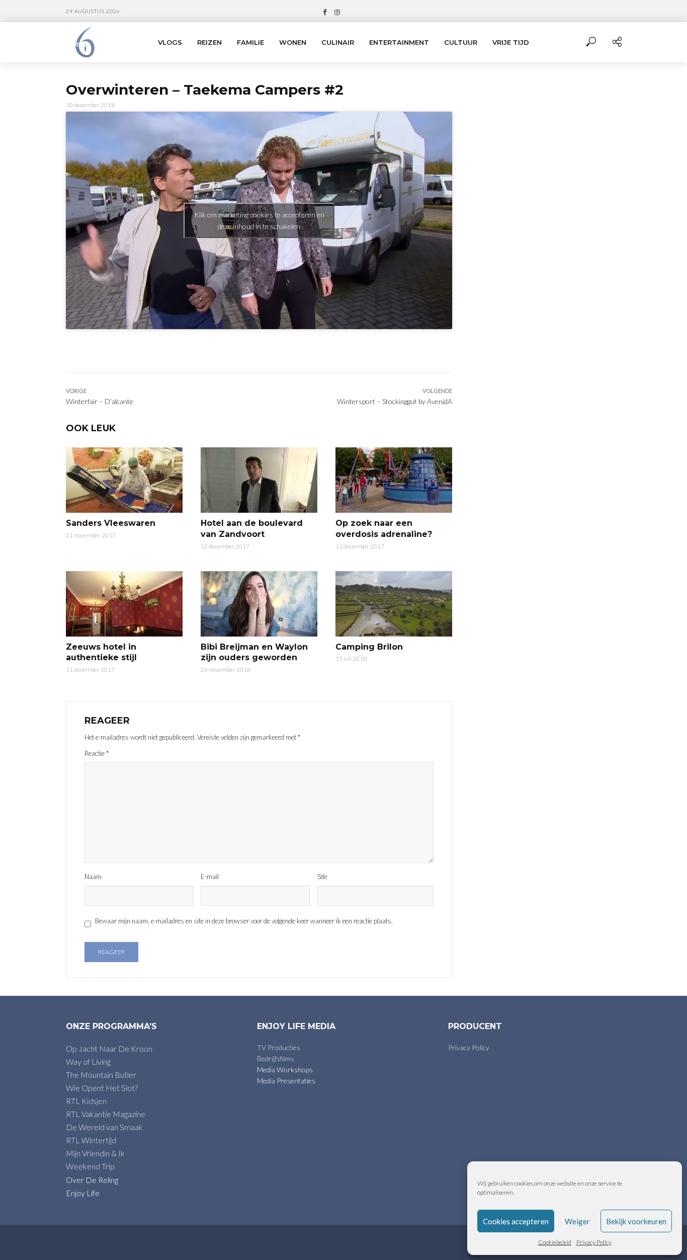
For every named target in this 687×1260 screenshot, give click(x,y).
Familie (250, 42)
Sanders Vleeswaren (110, 523)
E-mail (210, 877)
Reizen (209, 42)
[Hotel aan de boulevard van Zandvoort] (259, 480)
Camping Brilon (369, 647)
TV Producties (278, 1047)
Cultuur (460, 42)
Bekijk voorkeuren (636, 1221)
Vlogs (170, 42)
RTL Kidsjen (86, 1101)
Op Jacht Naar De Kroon (109, 1048)
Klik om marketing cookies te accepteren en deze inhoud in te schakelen (259, 220)
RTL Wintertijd (91, 1140)
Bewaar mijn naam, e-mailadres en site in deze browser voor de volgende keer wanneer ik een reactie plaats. (244, 921)
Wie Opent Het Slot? (102, 1087)
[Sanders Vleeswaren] (124, 480)
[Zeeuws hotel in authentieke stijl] (124, 604)
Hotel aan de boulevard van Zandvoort (252, 528)
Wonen (292, 42)
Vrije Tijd (510, 42)
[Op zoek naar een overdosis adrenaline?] (393, 480)
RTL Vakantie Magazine (105, 1114)
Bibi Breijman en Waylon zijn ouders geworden (254, 652)
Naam (93, 877)
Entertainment (399, 42)
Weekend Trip (90, 1166)
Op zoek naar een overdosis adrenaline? (383, 528)
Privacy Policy (594, 1242)
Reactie (96, 753)
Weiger (577, 1221)
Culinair (337, 42)
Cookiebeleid (554, 1242)
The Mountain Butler (101, 1074)
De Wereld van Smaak (104, 1127)
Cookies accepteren (516, 1221)
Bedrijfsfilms (275, 1058)
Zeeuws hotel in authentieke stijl (101, 652)
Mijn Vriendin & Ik (95, 1153)
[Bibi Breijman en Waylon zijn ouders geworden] (259, 604)
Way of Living (88, 1061)
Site (322, 877)
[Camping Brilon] (393, 604)
